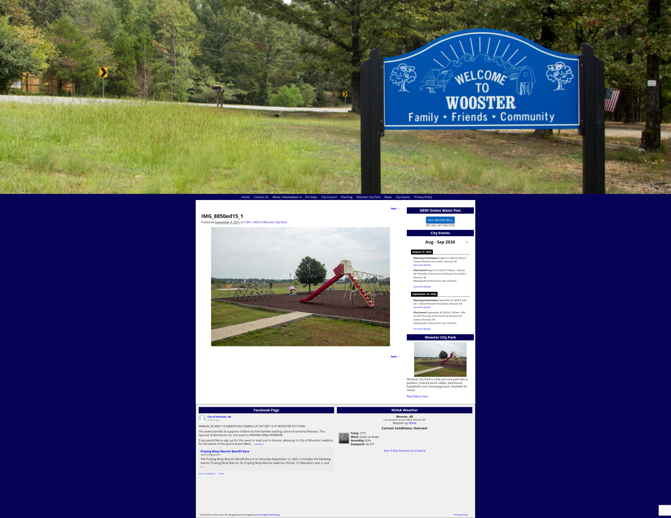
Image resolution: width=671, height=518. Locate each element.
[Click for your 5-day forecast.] (343, 443)
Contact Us (261, 197)
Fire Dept (311, 197)
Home (246, 197)
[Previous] (413, 242)
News (388, 197)
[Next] (467, 242)
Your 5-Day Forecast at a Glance (404, 451)
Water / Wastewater (286, 197)
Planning (346, 197)
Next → (395, 208)
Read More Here (417, 396)
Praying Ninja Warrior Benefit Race (225, 451)
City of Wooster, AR (219, 416)
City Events (403, 197)
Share (221, 473)
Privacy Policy (423, 197)
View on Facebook (207, 473)
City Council (329, 197)
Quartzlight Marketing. (268, 514)
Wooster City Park (368, 197)
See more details (422, 265)
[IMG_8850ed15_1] (300, 288)
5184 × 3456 (251, 222)
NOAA (412, 423)
